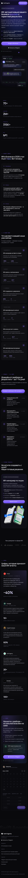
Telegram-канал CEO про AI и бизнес (9, 859)
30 (23, 786)
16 (23, 781)
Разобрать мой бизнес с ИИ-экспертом (12, 391)
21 (17, 784)
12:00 (19, 797)
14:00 (8, 800)
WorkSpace (3, 864)
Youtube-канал (4, 862)
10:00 (8, 797)
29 (20, 786)
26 (10, 786)
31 (4, 789)
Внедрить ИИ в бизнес (13, 43)
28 (17, 786)
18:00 (8, 803)
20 (14, 784)
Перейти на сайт (13, 501)
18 (7, 784)
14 (17, 781)
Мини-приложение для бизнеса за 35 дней (10, 853)
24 (4, 786)
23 (23, 784)
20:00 (19, 803)
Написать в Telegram (15, 48)
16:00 (19, 800)
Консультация (23, 3)
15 (20, 781)
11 (7, 781)
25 (7, 786)
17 (4, 784)
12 (10, 781)
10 (4, 781)
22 (20, 784)
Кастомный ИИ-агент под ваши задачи (9, 851)
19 (10, 784)
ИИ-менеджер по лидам (6, 845)
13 (14, 781)
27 (14, 786)
